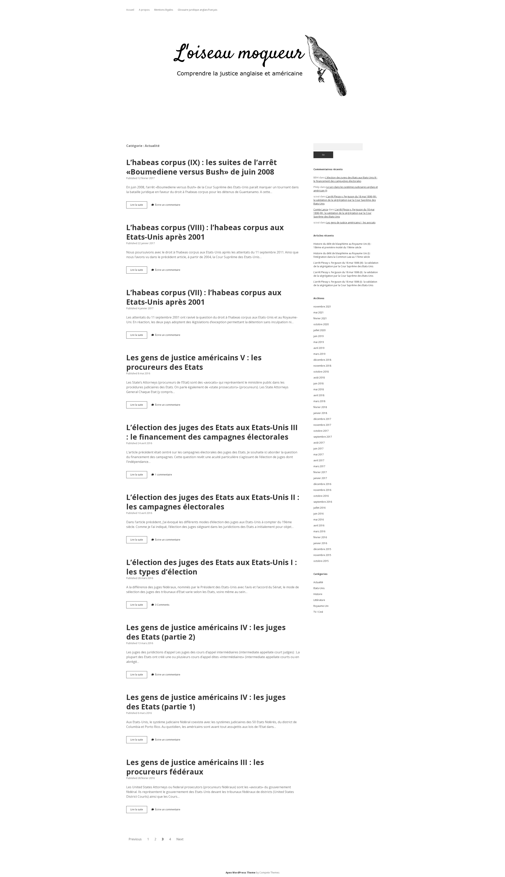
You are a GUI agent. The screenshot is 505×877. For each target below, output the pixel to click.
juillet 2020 (319, 330)
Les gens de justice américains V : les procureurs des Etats (194, 362)
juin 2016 (318, 513)
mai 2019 (318, 342)
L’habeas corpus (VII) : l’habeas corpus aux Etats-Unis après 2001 (203, 297)
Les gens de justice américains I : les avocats (350, 222)
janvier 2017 (320, 478)
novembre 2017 (322, 425)
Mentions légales (163, 9)
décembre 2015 (322, 549)
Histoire (317, 594)
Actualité (318, 582)
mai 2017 (318, 454)
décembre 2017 (322, 419)
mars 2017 (319, 466)
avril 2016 (318, 525)
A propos (144, 9)
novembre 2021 (322, 306)
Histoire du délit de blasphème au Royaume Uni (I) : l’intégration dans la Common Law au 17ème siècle (342, 255)
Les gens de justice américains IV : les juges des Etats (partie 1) (206, 702)
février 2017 (320, 472)
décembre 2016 (322, 484)
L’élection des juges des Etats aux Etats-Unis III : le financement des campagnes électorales (212, 432)
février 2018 (320, 407)
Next (179, 839)
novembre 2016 (322, 490)
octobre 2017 (321, 430)
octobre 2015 (321, 561)
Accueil (130, 9)
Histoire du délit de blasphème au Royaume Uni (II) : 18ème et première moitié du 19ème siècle (342, 245)
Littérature (319, 600)
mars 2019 (319, 354)
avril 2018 (318, 395)
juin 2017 (318, 448)
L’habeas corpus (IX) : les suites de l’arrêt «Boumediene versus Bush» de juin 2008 (201, 167)
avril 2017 (318, 460)
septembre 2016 (322, 501)
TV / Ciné (318, 612)
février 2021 (320, 318)
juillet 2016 (319, 507)
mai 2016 (318, 519)
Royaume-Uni (320, 606)
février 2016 (320, 537)
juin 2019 (318, 336)
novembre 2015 (322, 555)
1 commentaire (163, 474)
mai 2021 (318, 312)
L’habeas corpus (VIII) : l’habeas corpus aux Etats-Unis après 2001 (205, 232)
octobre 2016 (321, 496)
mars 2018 (319, 401)
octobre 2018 (321, 371)
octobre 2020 (321, 324)
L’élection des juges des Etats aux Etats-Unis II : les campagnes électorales (212, 502)
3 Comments (162, 604)
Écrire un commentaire (167, 204)
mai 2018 (318, 389)
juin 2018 (318, 383)
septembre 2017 (322, 436)
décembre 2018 (322, 359)
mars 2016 (319, 531)
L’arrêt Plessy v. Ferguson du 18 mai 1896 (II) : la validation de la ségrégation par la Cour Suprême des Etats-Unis (345, 274)
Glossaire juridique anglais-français (197, 9)
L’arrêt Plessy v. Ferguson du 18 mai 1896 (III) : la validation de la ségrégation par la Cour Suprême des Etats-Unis (345, 200)
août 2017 (319, 442)
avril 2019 (318, 348)
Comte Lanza (320, 209)
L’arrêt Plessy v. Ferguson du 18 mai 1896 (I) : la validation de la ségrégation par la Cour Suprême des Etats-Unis (345, 283)
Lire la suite (138, 205)
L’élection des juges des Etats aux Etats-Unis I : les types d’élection (211, 567)
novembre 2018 (322, 365)
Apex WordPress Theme (240, 872)
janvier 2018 (320, 413)
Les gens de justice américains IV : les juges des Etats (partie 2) (206, 632)
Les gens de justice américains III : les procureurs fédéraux (195, 767)
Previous (135, 839)
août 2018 (319, 377)
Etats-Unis (319, 588)
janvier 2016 (320, 543)
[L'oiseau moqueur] (252, 118)
